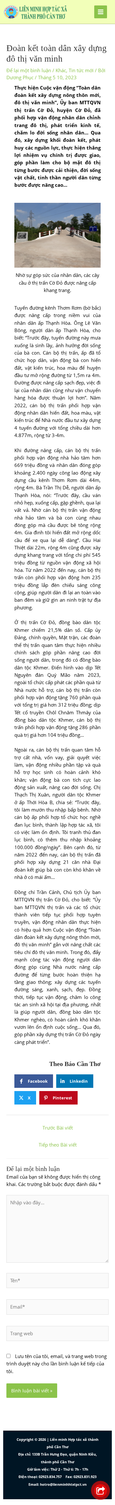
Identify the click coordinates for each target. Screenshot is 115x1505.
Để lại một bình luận (28, 70)
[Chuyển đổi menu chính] (100, 11)
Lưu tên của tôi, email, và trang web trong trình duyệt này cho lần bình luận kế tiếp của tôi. (56, 1363)
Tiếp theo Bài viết (58, 1144)
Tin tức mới (81, 70)
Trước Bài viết (57, 1127)
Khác (61, 70)
